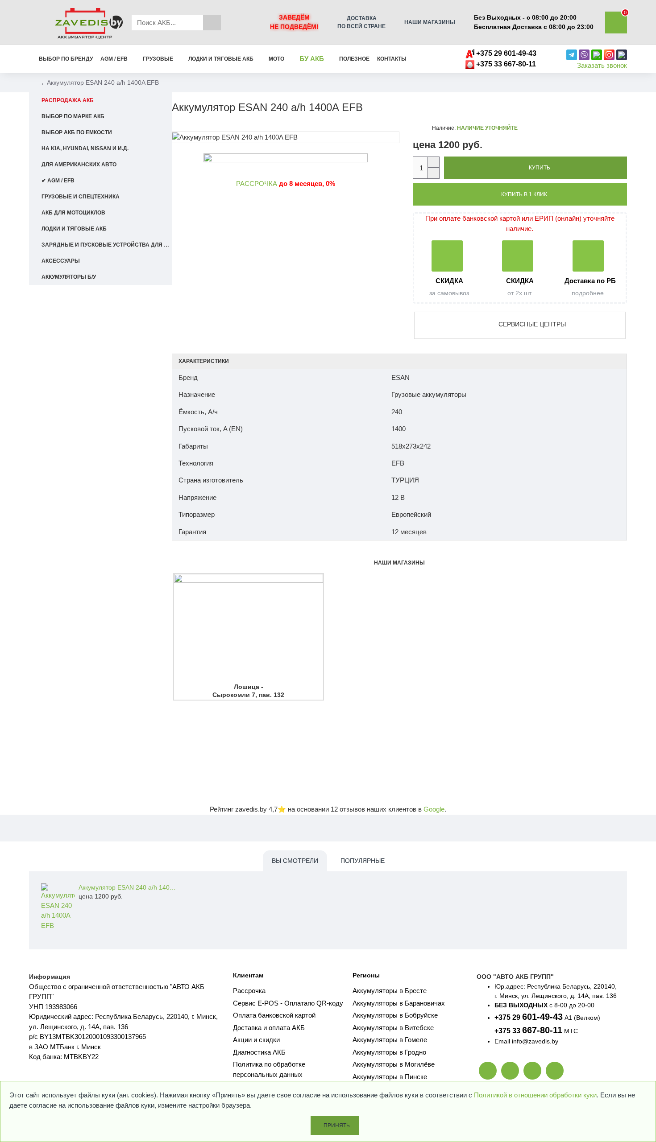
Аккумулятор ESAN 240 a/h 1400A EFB (128, 887)
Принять (337, 1125)
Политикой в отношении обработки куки (535, 1095)
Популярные (362, 860)
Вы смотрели (295, 860)
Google (433, 809)
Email (502, 1041)
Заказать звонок (602, 65)
